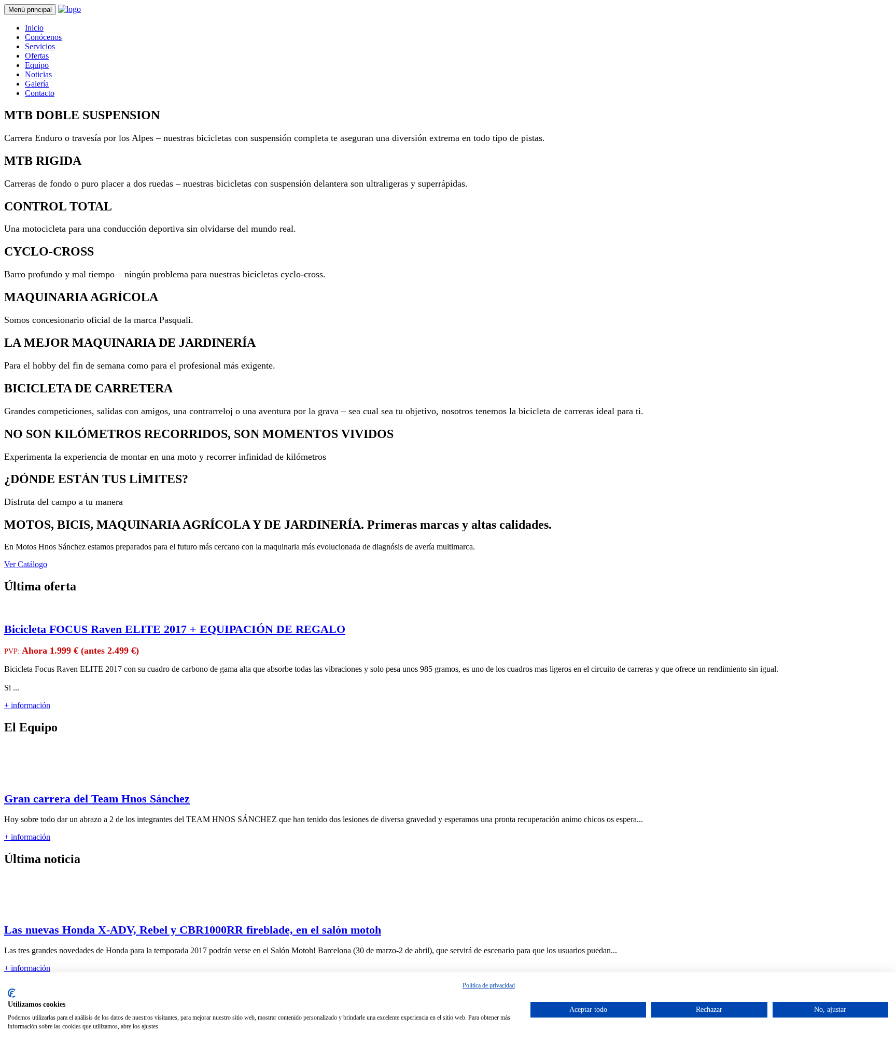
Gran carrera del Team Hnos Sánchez (97, 798)
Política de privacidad (489, 985)
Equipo (37, 65)
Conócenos (43, 37)
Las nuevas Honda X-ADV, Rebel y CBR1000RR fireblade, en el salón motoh (192, 929)
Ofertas (37, 55)
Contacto (39, 93)
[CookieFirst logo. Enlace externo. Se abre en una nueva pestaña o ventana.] (12, 993)
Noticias (38, 74)
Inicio (34, 27)
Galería (37, 83)
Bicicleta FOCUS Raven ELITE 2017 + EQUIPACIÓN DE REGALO (174, 629)
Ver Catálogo (25, 564)
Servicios (40, 46)
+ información (27, 705)
